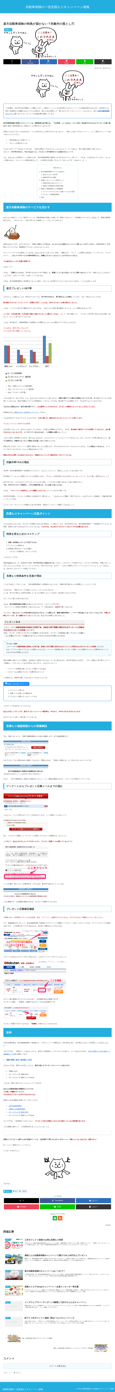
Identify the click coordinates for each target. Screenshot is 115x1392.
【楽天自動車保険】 (15, 1106)
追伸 (42, 197)
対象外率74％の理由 (49, 177)
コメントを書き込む (57, 1366)
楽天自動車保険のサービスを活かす (52, 172)
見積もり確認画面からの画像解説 (52, 189)
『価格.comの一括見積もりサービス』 (26, 412)
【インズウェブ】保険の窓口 (18, 1112)
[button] (103, 61)
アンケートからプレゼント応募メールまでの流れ (59, 191)
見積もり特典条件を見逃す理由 (53, 186)
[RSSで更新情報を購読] (60, 1218)
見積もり (8, 1191)
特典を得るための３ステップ (52, 183)
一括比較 (23, 1191)
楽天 (16, 1191)
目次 (55, 168)
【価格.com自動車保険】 (17, 1109)
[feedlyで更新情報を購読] (55, 1218)
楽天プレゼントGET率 (50, 174)
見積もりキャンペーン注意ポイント (52, 180)
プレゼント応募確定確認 (51, 194)
